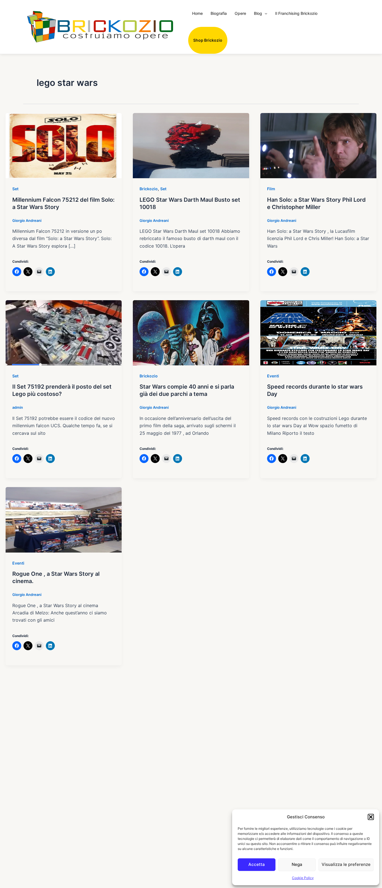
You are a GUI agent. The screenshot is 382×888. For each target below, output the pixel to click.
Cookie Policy (303, 878)
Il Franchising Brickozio (296, 13)
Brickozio (149, 188)
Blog (258, 13)
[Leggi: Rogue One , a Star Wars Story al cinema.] (64, 519)
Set (15, 188)
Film (271, 188)
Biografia (219, 13)
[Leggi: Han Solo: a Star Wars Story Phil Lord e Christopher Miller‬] (318, 145)
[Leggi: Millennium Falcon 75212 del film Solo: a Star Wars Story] (64, 145)
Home (197, 13)
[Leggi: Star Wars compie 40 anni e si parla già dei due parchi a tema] (191, 332)
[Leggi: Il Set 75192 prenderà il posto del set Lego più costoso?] (64, 332)
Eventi (273, 375)
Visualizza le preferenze (346, 864)
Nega (297, 864)
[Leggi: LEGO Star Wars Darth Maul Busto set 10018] (191, 145)
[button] (371, 817)
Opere (240, 13)
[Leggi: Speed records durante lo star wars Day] (318, 332)
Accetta (256, 864)
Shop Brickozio (207, 40)
